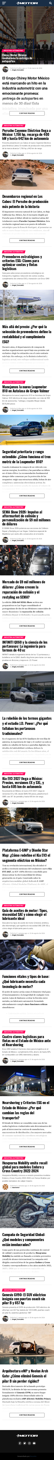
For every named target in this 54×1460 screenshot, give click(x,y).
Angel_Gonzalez (18, 70)
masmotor (16, 1187)
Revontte (33, 1456)
